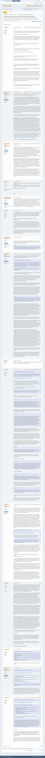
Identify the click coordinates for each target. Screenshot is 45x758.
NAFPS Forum (7, 6)
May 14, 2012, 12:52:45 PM (17, 181)
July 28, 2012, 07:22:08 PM (17, 649)
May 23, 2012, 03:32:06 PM (17, 504)
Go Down (4, 24)
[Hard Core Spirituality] (4, 589)
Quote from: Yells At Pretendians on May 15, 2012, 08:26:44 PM (24, 371)
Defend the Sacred (7, 93)
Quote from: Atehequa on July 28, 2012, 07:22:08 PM (23, 670)
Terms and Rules (37, 756)
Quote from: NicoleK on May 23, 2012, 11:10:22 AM (22, 530)
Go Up (4, 746)
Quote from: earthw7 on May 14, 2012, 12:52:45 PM (23, 651)
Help (33, 756)
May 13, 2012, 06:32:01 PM (17, 143)
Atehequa (7, 649)
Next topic (39, 21)
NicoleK (6, 27)
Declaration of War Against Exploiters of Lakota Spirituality (23, 158)
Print (41, 24)
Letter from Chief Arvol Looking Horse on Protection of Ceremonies (25, 169)
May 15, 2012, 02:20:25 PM (17, 237)
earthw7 (7, 181)
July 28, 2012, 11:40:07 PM (17, 697)
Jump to (27, 750)
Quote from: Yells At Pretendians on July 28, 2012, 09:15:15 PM (24, 699)
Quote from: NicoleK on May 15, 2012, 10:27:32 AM (22, 260)
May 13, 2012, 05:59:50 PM (17, 92)
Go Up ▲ (41, 756)
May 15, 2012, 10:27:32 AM (17, 210)
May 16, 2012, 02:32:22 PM (17, 360)
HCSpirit (6, 583)
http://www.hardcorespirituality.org (21, 646)
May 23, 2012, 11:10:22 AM (17, 369)
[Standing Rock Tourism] (4, 187)
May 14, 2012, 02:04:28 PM (17, 197)
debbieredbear (8, 197)
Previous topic (34, 21)
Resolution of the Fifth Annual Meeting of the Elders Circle (23, 147)
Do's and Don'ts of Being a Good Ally (28, 139)
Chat (26, 8)
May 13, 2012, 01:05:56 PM (17, 27)
